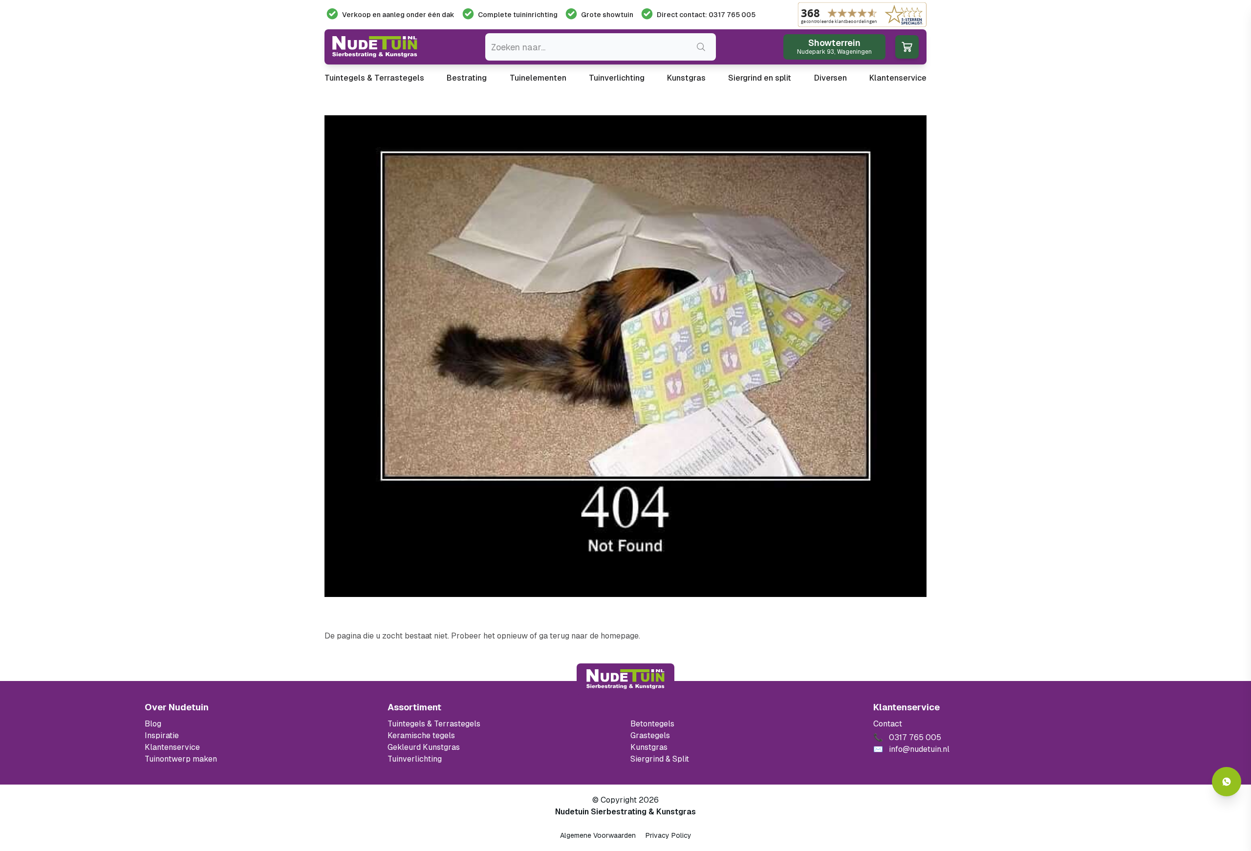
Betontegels (652, 723)
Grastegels (650, 735)
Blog (153, 723)
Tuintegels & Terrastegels (374, 78)
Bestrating (467, 78)
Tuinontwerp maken (181, 759)
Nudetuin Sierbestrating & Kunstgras (625, 811)
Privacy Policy (668, 835)
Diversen (830, 78)
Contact (887, 723)
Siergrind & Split (659, 759)
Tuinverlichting (617, 78)
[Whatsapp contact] (1226, 781)
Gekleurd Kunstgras (424, 747)
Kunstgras (686, 78)
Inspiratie (162, 735)
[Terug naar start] (625, 679)
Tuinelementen (538, 78)
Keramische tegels (421, 735)
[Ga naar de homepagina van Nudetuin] (374, 47)
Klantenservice (898, 78)
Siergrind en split (759, 78)
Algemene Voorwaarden (598, 835)
